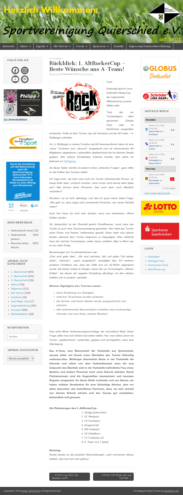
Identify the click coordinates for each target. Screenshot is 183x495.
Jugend (40, 46)
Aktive (24, 46)
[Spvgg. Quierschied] (91, 21)
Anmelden (154, 256)
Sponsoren (99, 46)
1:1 (172, 144)
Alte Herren (60, 46)
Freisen (152, 149)
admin (55, 74)
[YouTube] (15, 79)
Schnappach (154, 160)
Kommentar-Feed (158, 265)
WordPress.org (156, 269)
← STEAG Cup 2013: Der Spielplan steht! (65, 476)
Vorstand (16, 309)
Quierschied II (155, 131)
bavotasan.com (171, 491)
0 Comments (87, 74)
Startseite (8, 46)
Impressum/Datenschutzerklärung (149, 46)
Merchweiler (154, 180)
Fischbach (153, 134)
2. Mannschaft (19, 276)
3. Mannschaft (19, 280)
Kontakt (118, 46)
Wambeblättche (19, 314)
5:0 (172, 159)
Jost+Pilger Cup (20, 301)
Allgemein (16, 288)
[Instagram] (25, 70)
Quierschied (154, 146)
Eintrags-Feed (156, 260)
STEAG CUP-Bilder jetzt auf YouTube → (116, 476)
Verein (80, 46)
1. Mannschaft (19, 271)
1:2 (172, 130)
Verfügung (70, 161)
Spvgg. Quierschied (30, 491)
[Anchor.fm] (25, 79)
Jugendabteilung (20, 305)
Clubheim (16, 297)
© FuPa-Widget (168, 188)
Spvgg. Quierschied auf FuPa (157, 193)
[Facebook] (15, 70)
